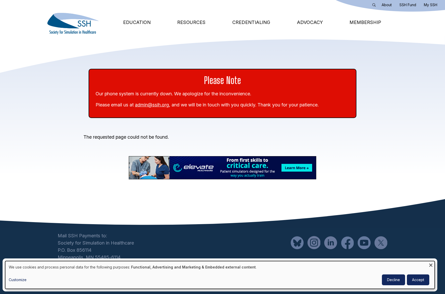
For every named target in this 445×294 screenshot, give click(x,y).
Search (375, 6)
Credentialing (251, 22)
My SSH (430, 5)
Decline (393, 280)
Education (137, 22)
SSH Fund (407, 5)
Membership (365, 22)
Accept (418, 280)
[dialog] (220, 275)
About (387, 5)
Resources (191, 22)
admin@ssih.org (152, 104)
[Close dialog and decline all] (431, 264)
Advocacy (310, 22)
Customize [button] (18, 280)
